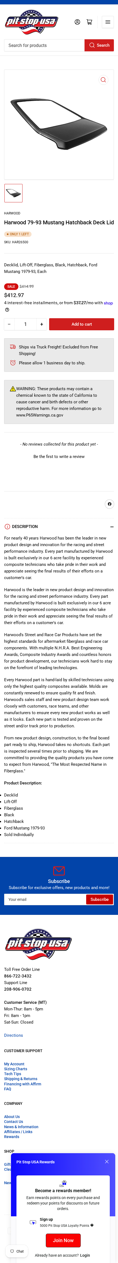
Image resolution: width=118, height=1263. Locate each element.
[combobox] (59, 45)
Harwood (12, 213)
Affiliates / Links (18, 1132)
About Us (12, 1116)
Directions (13, 1035)
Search (103, 45)
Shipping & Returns (20, 1079)
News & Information (21, 1127)
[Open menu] (108, 22)
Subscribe (100, 899)
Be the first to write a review (59, 456)
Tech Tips (12, 1074)
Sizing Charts (15, 1069)
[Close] (107, 1162)
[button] (59, 456)
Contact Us (13, 1121)
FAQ (7, 1089)
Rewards (11, 1137)
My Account (14, 1064)
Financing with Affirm (22, 1084)
